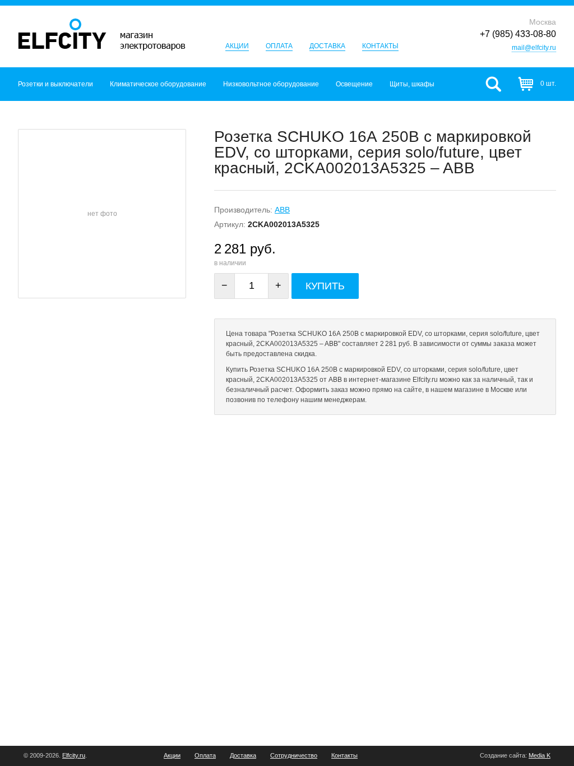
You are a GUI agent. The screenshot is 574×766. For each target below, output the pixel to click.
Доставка (327, 46)
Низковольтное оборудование (271, 84)
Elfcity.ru (73, 755)
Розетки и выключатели (55, 84)
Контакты (380, 46)
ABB (282, 209)
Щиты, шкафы (412, 84)
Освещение (354, 84)
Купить (325, 286)
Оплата (279, 46)
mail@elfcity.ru (534, 48)
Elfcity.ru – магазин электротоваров (102, 34)
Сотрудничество (293, 756)
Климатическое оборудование (158, 84)
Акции (237, 46)
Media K (539, 755)
